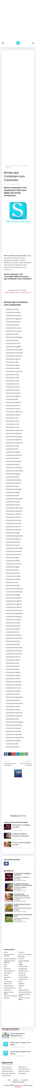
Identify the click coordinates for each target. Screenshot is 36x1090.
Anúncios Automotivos (25, 992)
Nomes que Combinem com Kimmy (20, 1053)
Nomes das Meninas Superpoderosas (17, 1035)
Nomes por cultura (24, 1071)
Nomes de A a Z (23, 1067)
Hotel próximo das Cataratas (9, 955)
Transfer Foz (22, 973)
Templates (18, 1087)
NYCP (5, 966)
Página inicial (9, 165)
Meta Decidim (8, 983)
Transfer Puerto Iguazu (10, 958)
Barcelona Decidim (9, 971)
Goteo (5, 979)
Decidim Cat (22, 975)
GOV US (6, 952)
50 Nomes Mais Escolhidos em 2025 (21, 844)
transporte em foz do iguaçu (24, 995)
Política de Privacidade (8, 1073)
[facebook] (6, 864)
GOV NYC (21, 952)
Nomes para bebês (7, 1071)
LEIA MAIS (23, 880)
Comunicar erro (6, 1075)
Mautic (21, 981)
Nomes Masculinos (24, 1069)
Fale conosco (22, 1073)
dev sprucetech (23, 979)
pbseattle (21, 985)
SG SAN (23, 816)
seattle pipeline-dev (10, 988)
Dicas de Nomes (6, 1067)
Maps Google (21, 956)
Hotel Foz (21, 958)
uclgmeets (22, 983)
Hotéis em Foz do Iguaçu (9, 992)
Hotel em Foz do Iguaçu (25, 954)
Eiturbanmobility (23, 971)
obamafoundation (24, 990)
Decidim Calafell (23, 977)
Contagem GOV (23, 968)
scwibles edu (7, 990)
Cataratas (6, 998)
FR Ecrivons (7, 968)
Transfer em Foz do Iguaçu (24, 998)
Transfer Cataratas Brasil (24, 961)
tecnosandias (8, 981)
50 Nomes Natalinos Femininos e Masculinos (20, 835)
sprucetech (7, 977)
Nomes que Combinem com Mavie (20, 1044)
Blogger (21, 964)
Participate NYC (23, 966)
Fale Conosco (24, 1080)
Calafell (6, 975)
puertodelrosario (9, 985)
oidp (20, 988)
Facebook (15, 1080)
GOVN (5, 964)
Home (9, 1080)
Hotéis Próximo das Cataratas (9, 961)
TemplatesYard (19, 1085)
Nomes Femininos (7, 1069)
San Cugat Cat (8, 973)
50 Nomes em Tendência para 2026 (21, 826)
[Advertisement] (18, 21)
